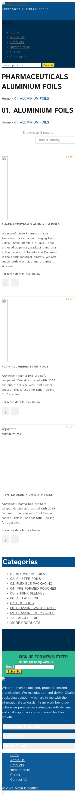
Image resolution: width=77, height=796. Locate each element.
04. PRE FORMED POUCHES (33, 588)
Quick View (15, 283)
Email (10, 666)
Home (14, 32)
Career (15, 52)
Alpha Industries (26, 788)
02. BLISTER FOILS (25, 578)
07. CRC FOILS (22, 603)
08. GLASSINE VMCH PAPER (33, 608)
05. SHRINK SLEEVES (27, 593)
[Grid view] (5, 132)
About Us (17, 37)
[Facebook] (3, 642)
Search (48, 65)
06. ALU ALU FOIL (24, 598)
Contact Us (18, 56)
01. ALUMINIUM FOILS (27, 574)
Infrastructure (20, 47)
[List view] (5, 139)
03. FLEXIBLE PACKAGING (31, 583)
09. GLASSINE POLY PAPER (32, 613)
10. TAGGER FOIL (24, 618)
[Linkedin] (10, 642)
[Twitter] (6, 642)
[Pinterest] (14, 642)
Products (17, 42)
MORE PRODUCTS (25, 622)
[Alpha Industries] (15, 4)
